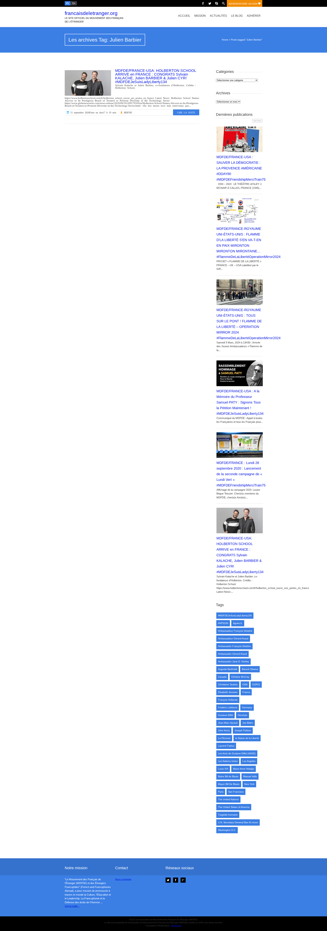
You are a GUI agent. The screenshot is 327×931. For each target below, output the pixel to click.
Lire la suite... (72, 906)
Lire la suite (186, 112)
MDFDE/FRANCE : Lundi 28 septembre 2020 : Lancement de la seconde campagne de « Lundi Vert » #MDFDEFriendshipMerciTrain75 (241, 474)
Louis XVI (223, 768)
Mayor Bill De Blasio (228, 784)
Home (225, 39)
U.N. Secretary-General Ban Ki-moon (238, 822)
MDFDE (127, 112)
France (246, 692)
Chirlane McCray (240, 676)
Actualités (218, 15)
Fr (67, 3)
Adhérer (254, 15)
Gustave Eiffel (225, 715)
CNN (244, 684)
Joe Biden (247, 722)
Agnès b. (238, 623)
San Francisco (236, 791)
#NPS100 (223, 623)
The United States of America (234, 807)
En (73, 3)
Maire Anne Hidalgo (243, 768)
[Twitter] (209, 3)
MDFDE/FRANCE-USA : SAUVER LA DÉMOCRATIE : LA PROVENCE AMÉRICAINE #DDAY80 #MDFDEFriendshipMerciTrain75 (241, 168)
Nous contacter (123, 879)
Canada (222, 676)
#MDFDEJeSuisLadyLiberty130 (235, 615)
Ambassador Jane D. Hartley (233, 661)
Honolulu (242, 715)
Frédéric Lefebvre (227, 707)
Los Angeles (248, 761)
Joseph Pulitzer (243, 730)
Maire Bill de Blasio (228, 776)
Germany (247, 707)
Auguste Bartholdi (227, 669)
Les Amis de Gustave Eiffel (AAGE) (237, 753)
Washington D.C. (227, 830)
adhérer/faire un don (243, 3)
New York (249, 784)
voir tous (257, 121)
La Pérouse (224, 738)
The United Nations (228, 799)
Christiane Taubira (228, 684)
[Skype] (216, 3)
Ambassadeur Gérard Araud (233, 638)
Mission (200, 15)
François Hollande (228, 699)
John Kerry (224, 730)
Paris (220, 791)
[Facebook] (203, 3)
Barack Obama (250, 669)
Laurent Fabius (226, 745)
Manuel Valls (250, 776)
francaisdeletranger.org (91, 13)
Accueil (184, 15)
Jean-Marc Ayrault (228, 722)
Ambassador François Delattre (234, 646)
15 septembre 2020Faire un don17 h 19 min (92, 112)
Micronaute (176, 926)
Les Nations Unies (228, 761)
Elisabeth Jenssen (228, 692)
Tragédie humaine (228, 814)
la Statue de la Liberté (247, 738)
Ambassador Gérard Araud (232, 653)
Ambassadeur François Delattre (235, 630)
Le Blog (237, 15)
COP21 (256, 684)
